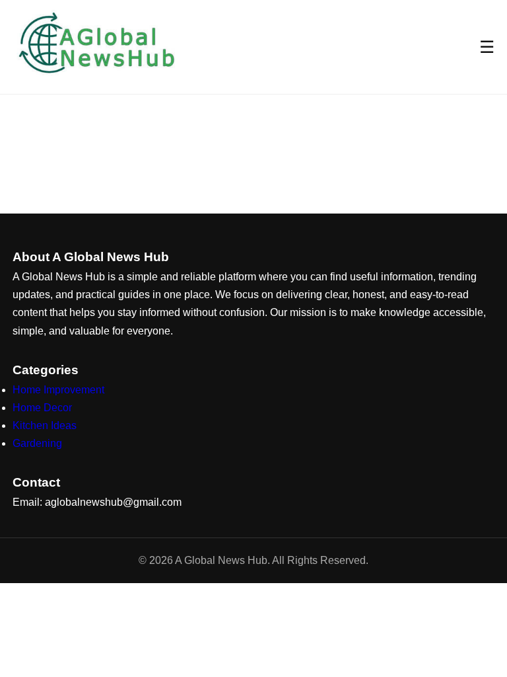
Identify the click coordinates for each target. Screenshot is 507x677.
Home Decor (42, 407)
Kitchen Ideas (45, 425)
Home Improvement (58, 389)
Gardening (37, 443)
